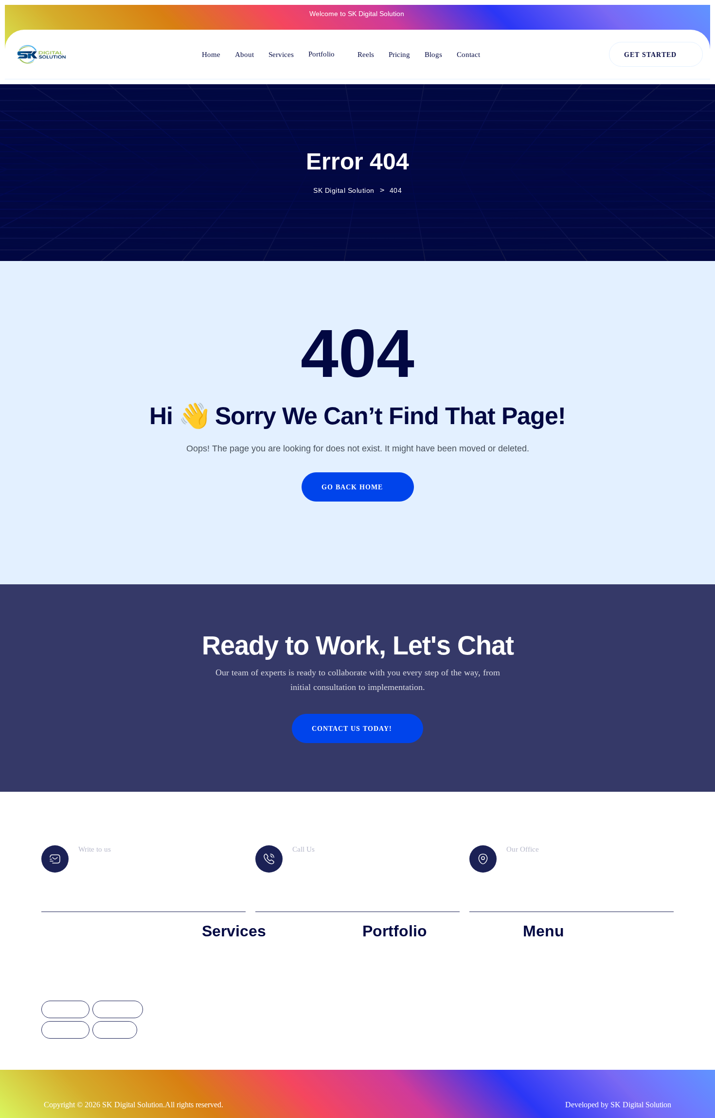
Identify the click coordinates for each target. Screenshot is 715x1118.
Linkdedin (65, 1030)
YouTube (115, 1030)
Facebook (65, 1009)
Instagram (118, 1009)
